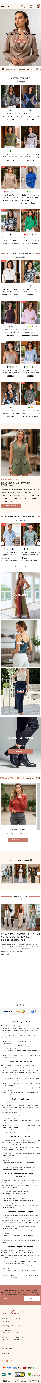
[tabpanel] (20, 37)
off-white (10, 192)
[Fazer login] (31, 6)
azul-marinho (13, 549)
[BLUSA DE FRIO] (18, 804)
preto (10, 234)
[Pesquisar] (9, 6)
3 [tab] (20, 566)
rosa (5, 549)
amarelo (30, 326)
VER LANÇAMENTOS (20, 45)
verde (10, 110)
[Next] (38, 543)
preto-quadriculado (30, 286)
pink (30, 234)
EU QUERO (32, 1299)
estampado (10, 407)
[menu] (2, 6)
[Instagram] (6, 1360)
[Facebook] (2, 1360)
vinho (9, 326)
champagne (30, 367)
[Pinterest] (11, 1360)
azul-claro (13, 192)
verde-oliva (10, 367)
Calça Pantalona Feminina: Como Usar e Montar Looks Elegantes (20, 937)
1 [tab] (19, 61)
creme (25, 192)
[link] (16, 69)
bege (30, 151)
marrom (33, 326)
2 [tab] (21, 61)
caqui (7, 192)
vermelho (25, 234)
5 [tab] (26, 566)
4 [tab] (23, 566)
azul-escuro (25, 367)
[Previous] (2, 543)
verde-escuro (33, 367)
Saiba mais (5, 954)
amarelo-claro (33, 192)
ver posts (20, 899)
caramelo (13, 367)
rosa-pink (5, 192)
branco (25, 326)
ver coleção (20, 82)
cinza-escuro (12, 326)
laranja (32, 407)
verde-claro (30, 192)
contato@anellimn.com (11, 1326)
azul (30, 110)
